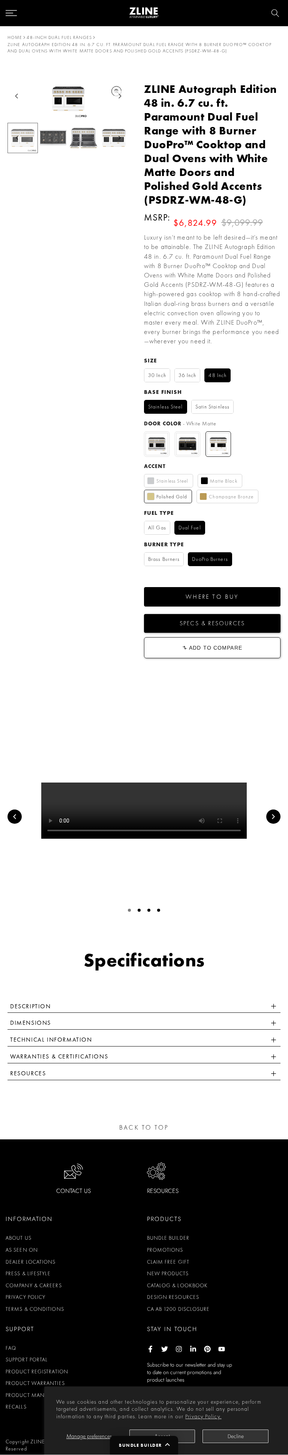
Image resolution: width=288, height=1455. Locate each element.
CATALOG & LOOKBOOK (177, 1285)
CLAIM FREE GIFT (168, 1261)
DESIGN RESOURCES (173, 1297)
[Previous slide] (15, 816)
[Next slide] (119, 96)
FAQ (11, 1348)
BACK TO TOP (144, 1127)
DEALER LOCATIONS (31, 1261)
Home (15, 37)
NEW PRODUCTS (168, 1273)
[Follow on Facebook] (150, 1349)
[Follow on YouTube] (221, 1349)
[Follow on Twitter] (164, 1349)
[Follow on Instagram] (179, 1349)
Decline (236, 1436)
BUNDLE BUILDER (168, 1237)
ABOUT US (19, 1237)
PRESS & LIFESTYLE (28, 1273)
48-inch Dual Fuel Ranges (59, 37)
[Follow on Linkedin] (193, 1349)
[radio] (157, 375)
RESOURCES (162, 1191)
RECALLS (16, 1406)
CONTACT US (73, 1191)
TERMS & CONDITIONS (35, 1309)
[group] (53, 138)
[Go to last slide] (16, 96)
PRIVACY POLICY (25, 1297)
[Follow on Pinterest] (207, 1349)
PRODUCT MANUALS (31, 1395)
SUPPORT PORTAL (27, 1359)
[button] (212, 597)
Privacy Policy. (203, 1416)
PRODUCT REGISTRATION (37, 1371)
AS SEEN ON (22, 1249)
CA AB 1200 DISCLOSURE (178, 1309)
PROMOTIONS (165, 1249)
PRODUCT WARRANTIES (35, 1383)
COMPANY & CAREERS (34, 1285)
